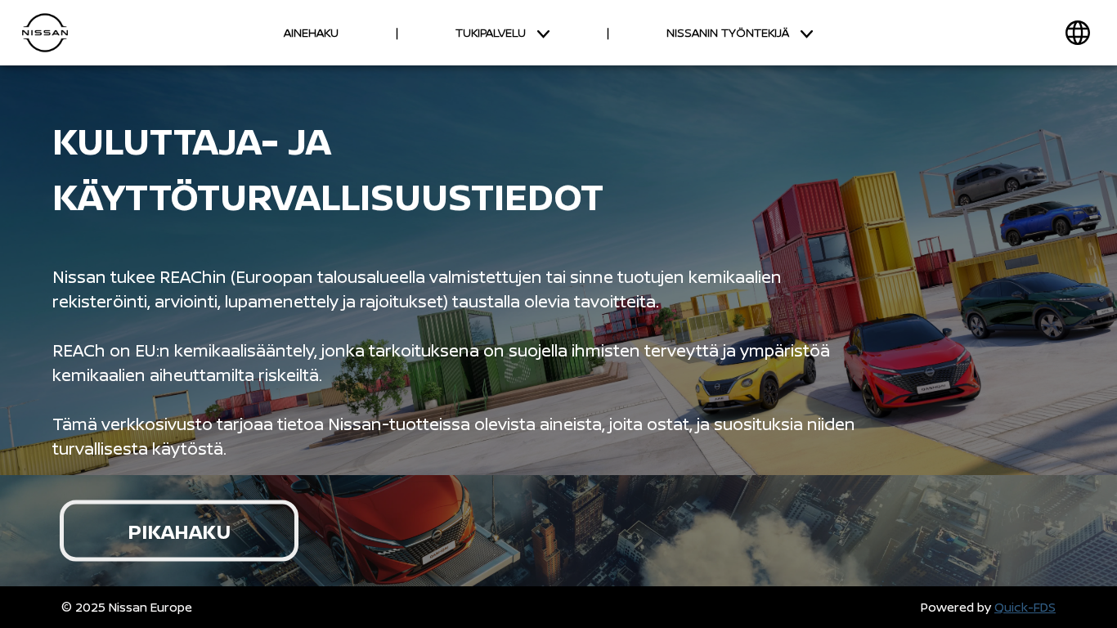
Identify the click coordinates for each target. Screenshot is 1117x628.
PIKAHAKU (179, 531)
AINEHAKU (311, 32)
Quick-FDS (1025, 607)
